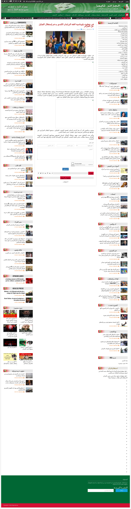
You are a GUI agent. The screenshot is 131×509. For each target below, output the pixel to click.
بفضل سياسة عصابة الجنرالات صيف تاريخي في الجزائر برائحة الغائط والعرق (15, 26)
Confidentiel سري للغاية (120, 30)
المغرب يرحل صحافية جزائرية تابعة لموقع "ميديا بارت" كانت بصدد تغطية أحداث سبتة (110, 114)
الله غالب (74, 15)
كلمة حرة (87, 15)
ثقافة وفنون (124, 54)
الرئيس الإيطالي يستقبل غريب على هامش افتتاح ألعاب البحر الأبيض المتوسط (14, 84)
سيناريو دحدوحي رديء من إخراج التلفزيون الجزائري (111, 170)
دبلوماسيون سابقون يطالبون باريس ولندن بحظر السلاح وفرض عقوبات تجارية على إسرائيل (14, 141)
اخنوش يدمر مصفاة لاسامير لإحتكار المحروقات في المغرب (26, 320)
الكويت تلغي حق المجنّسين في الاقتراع (16, 169)
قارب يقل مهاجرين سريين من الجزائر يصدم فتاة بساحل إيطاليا (109, 122)
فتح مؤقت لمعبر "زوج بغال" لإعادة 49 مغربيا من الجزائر (40, 18)
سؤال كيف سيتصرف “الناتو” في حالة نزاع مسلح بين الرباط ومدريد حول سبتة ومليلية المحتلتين (15, 240)
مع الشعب (124, 75)
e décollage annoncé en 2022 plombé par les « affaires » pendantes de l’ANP (15, 280)
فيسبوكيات (67, 15)
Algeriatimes (15, 505)
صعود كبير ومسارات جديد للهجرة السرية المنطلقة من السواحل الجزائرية (109, 235)
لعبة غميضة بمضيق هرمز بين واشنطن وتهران (109, 323)
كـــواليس (60, 15)
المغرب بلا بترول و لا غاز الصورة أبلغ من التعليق (110, 309)
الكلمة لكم (124, 49)
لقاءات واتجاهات (123, 71)
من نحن (114, 1)
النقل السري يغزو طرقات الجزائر (110, 348)
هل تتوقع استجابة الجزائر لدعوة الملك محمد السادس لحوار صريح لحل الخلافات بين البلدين (113, 372)
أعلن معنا (121, 1)
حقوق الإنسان (123, 58)
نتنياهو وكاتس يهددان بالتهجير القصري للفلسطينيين (14, 388)
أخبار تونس (124, 37)
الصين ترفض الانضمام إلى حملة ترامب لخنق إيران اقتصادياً (16, 150)
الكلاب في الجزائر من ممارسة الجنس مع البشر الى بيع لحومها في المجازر (14, 72)
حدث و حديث (123, 56)
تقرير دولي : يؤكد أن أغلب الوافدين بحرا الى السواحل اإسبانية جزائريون (110, 129)
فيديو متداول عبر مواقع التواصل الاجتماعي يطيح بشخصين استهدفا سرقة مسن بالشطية (14, 196)
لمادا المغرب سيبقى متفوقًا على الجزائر (26, 348)
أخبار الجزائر (121, 15)
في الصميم (124, 62)
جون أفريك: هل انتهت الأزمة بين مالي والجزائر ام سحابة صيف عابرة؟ (109, 270)
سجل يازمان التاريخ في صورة (111, 315)
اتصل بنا (108, 1)
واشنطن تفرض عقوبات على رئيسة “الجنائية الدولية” (15, 176)
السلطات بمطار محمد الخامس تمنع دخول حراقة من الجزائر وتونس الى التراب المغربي (73, 18)
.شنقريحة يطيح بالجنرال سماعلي (28, 362)
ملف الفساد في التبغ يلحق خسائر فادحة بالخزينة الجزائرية (110, 263)
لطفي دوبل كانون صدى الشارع (27, 333)
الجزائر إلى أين (11, 347)
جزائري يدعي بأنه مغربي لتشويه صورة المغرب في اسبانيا (11, 320)
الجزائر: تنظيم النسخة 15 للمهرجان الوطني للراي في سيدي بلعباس (15, 267)
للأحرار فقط (105, 15)
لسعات (78, 29)
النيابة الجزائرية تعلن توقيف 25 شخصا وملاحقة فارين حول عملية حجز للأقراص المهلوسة (111, 18)
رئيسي (127, 1)
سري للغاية (81, 15)
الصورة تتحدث (123, 47)
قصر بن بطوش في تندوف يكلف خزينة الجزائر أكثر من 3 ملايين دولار (14, 213)
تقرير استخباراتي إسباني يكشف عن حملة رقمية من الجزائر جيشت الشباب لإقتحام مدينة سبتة (110, 214)
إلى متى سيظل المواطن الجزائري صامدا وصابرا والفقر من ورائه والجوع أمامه (15, 34)
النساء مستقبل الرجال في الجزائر (15, 225)
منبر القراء (124, 77)
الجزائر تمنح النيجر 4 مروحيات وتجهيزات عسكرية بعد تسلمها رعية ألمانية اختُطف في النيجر (111, 205)
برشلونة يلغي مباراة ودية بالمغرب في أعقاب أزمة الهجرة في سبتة (14, 98)
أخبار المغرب (123, 35)
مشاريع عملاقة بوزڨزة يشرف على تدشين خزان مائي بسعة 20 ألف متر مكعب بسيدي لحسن (110, 149)
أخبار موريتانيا (123, 41)
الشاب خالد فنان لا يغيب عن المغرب (14, 253)
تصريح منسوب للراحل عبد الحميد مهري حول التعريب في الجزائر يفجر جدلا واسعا (109, 255)
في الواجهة (124, 64)
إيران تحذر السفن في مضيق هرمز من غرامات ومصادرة (14, 374)
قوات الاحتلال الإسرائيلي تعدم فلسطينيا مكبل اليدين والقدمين (111, 335)
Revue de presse (122, 31)
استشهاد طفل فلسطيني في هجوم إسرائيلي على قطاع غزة (110, 342)
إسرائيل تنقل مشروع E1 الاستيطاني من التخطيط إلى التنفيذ (14, 157)
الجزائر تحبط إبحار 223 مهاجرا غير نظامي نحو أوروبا (110, 198)
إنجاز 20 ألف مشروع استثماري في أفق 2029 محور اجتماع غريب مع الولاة (109, 296)
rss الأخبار (124, 361)
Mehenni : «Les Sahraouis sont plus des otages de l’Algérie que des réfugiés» (14, 292)
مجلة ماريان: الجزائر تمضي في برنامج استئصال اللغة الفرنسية (109, 94)
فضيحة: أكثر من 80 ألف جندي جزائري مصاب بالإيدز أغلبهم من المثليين (14, 42)
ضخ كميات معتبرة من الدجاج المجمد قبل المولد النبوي (15, 111)
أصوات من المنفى (122, 45)
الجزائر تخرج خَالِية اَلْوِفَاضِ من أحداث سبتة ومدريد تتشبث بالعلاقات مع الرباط (109, 228)
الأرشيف (54, 15)
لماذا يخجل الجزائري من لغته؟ (111, 176)
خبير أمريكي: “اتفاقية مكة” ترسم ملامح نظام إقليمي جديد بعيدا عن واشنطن (14, 183)
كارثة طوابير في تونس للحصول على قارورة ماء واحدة (11, 334)
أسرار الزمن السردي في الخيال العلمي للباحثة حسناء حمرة (14, 260)
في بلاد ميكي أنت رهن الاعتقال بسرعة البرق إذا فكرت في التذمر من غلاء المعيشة (14, 55)
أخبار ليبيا (125, 39)
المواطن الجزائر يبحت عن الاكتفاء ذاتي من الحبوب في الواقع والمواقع (110, 289)
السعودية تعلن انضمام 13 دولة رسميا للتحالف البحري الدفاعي (15, 91)
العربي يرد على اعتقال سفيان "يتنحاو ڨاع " (10, 363)
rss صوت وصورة (122, 363)
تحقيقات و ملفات (95, 15)
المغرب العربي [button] (113, 15)
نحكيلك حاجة (124, 79)
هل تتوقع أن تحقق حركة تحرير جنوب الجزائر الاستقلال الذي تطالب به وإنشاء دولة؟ (115, 377)
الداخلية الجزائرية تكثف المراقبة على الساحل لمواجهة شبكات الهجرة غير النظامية (14, 127)
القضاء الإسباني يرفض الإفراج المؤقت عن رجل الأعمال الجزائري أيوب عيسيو (109, 242)
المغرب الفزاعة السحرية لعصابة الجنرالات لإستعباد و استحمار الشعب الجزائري (15, 64)
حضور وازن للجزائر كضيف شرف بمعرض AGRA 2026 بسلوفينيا (110, 282)
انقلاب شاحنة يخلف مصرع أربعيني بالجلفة (110, 141)
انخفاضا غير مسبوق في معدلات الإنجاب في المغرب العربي (111, 101)
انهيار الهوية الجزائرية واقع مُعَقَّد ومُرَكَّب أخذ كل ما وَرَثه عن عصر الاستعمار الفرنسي (111, 184)
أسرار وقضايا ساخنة (122, 43)
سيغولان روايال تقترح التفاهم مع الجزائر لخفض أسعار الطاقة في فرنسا (110, 157)
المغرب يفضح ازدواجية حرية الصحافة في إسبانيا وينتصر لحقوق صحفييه (14, 232)
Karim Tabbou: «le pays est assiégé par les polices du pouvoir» (14, 299)
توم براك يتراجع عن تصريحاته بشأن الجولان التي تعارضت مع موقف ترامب (15, 381)
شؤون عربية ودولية (122, 60)
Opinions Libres (123, 26)
